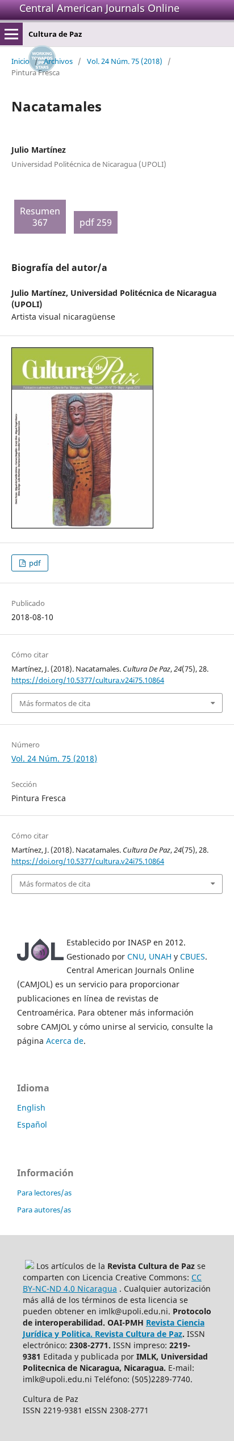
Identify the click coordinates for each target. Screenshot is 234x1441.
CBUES (192, 956)
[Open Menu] (11, 34)
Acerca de (64, 1040)
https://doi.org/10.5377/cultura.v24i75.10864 (87, 680)
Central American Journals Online (99, 8)
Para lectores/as (44, 1193)
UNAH (160, 956)
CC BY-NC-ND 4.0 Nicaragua (112, 1283)
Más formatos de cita (54, 703)
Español (32, 1124)
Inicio (20, 61)
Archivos (58, 61)
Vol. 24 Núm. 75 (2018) (124, 61)
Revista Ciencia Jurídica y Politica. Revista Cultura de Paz (113, 1328)
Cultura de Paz (55, 34)
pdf (33, 563)
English (31, 1107)
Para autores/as (44, 1210)
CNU (135, 956)
